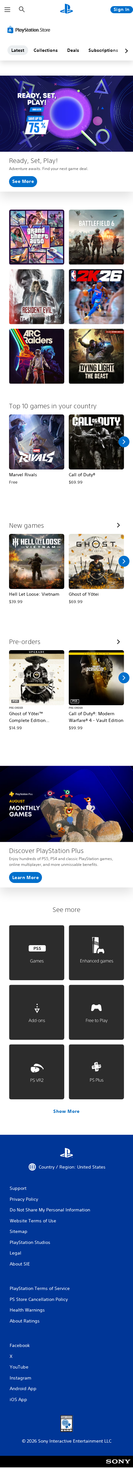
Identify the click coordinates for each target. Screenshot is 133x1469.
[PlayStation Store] (30, 29)
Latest (17, 50)
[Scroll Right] (123, 441)
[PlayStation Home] (66, 9)
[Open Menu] (7, 9)
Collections (46, 50)
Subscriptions (103, 50)
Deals (73, 50)
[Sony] (118, 1466)
